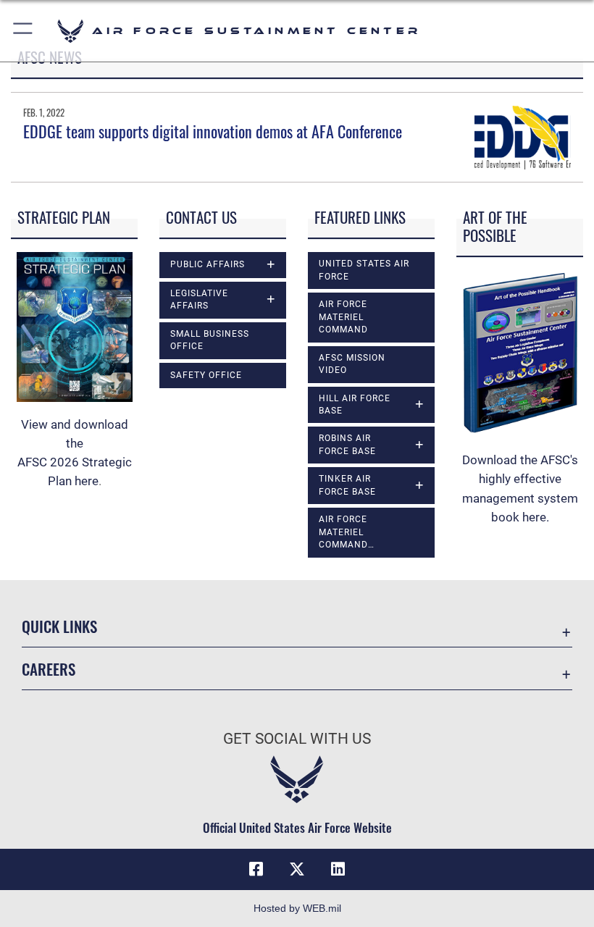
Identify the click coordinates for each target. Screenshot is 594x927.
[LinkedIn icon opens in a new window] (337, 869)
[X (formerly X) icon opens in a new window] (297, 869)
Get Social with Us (297, 738)
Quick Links (59, 626)
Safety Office (206, 375)
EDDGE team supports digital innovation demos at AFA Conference (212, 131)
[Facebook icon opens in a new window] (256, 869)
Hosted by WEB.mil (297, 908)
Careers (48, 669)
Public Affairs (207, 264)
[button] (23, 31)
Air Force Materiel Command (343, 317)
